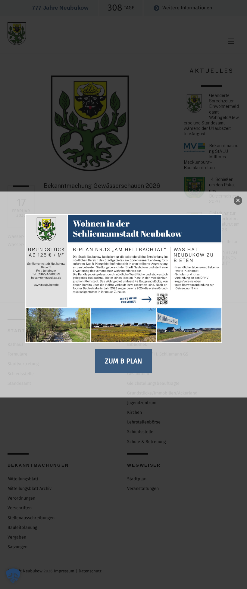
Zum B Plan (123, 361)
